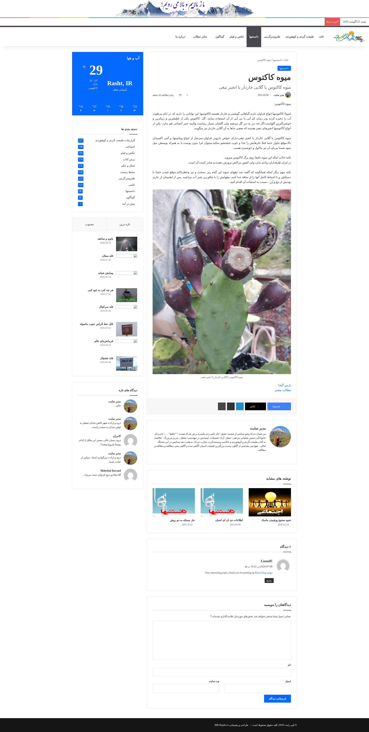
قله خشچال (106, 358)
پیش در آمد (128, 203)
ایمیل (288, 681)
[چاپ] (222, 406)
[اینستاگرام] (254, 456)
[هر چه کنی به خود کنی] (126, 295)
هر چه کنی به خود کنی (100, 290)
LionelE (267, 561)
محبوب (89, 224)
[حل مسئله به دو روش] (174, 502)
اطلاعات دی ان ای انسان (229, 520)
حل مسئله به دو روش (182, 520)
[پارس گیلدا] (349, 36)
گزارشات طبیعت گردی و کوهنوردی (115, 140)
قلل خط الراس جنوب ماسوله (96, 324)
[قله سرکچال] (126, 312)
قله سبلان (107, 255)
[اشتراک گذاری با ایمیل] (231, 406)
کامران (117, 436)
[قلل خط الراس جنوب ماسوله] (126, 329)
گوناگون (219, 36)
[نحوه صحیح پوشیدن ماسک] (270, 502)
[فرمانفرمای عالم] (126, 346)
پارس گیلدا (284, 385)
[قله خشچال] (126, 363)
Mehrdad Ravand (110, 470)
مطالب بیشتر (283, 390)
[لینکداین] (240, 406)
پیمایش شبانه (105, 273)
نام (289, 664)
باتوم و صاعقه (105, 238)
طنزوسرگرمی (272, 36)
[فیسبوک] (259, 456)
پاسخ (269, 580)
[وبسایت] (263, 456)
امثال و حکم (128, 165)
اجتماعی (130, 146)
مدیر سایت (279, 95)
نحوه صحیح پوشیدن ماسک (276, 520)
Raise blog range (264, 572)
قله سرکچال (106, 306)
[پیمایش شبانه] (126, 278)
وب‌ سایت (214, 681)
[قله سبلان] (126, 261)
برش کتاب (129, 159)
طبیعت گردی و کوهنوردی (300, 36)
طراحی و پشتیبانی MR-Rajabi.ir (231, 725)
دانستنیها (253, 36)
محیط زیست (128, 172)
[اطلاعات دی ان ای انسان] (222, 502)
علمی (132, 184)
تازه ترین (125, 224)
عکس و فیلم (237, 36)
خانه (322, 36)
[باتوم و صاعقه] (126, 244)
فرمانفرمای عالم (103, 341)
